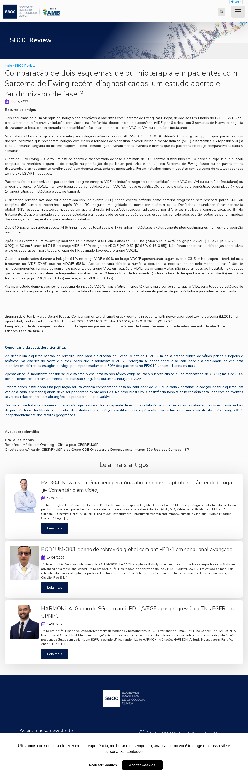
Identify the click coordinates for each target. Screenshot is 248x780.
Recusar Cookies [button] (103, 765)
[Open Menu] (238, 12)
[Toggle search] (221, 12)
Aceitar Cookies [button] (142, 765)
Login (238, 2)
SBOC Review (25, 66)
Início (8, 66)
